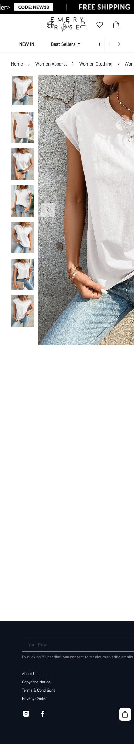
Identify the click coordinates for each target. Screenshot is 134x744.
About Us (30, 673)
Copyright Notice (36, 682)
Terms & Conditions (38, 690)
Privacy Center (34, 698)
